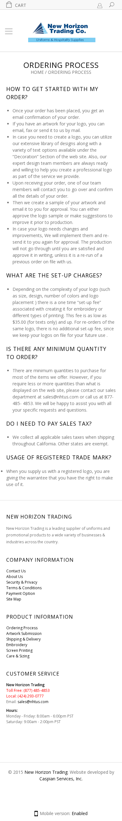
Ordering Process (22, 628)
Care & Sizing (17, 656)
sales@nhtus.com (33, 701)
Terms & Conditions (24, 587)
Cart (20, 5)
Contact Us (16, 571)
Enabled (80, 813)
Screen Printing (19, 650)
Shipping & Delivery (23, 639)
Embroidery (16, 644)
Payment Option (20, 593)
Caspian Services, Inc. (61, 779)
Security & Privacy (21, 582)
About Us (14, 576)
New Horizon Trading (46, 772)
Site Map (13, 599)
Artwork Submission (24, 633)
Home (37, 72)
